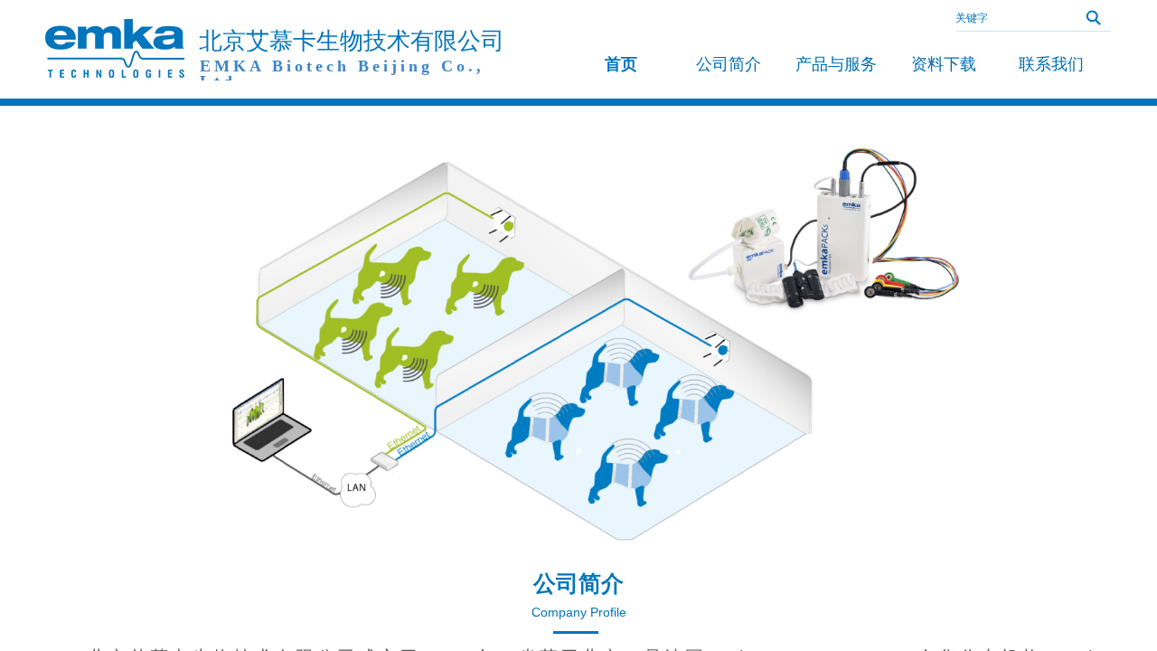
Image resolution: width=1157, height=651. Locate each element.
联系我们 (1051, 64)
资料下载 (943, 64)
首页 (621, 64)
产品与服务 (836, 64)
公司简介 (728, 64)
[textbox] (1008, 18)
